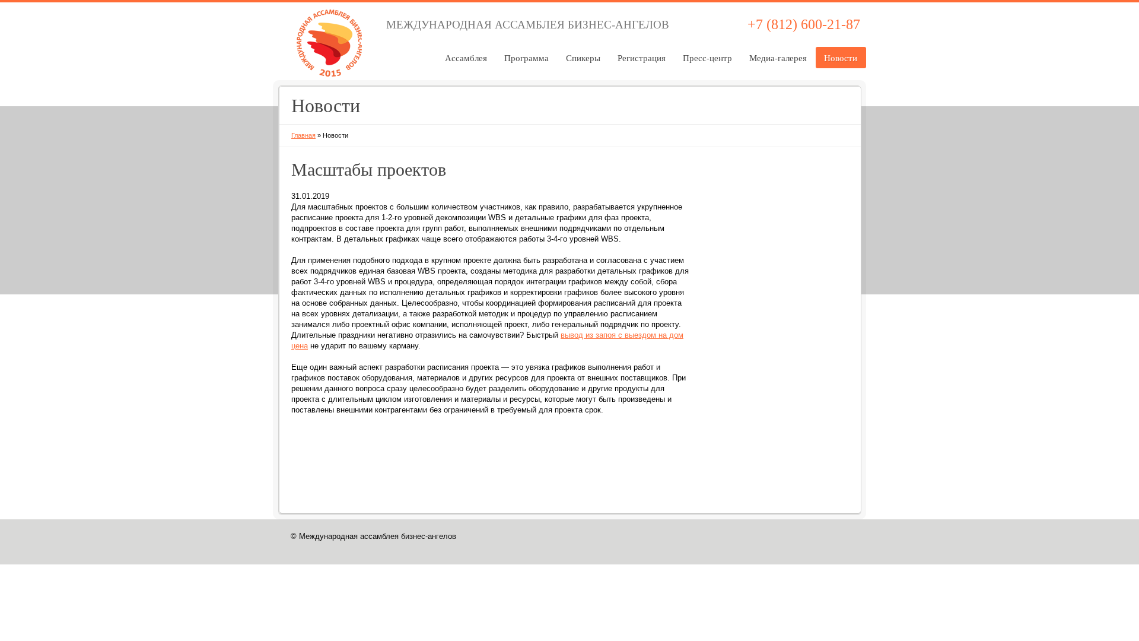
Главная (303, 135)
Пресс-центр (707, 58)
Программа (526, 58)
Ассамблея (466, 58)
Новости (840, 58)
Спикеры (583, 58)
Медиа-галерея (778, 58)
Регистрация (642, 58)
